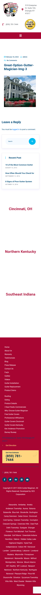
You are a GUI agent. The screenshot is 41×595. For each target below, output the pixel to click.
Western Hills (30, 581)
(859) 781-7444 (9, 473)
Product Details (11, 403)
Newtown (8, 570)
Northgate (33, 570)
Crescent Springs (9, 524)
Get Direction (10, 445)
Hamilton (9, 539)
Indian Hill (22, 547)
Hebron (16, 539)
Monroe (20, 562)
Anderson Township (14, 508)
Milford (33, 558)
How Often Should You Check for (19, 173)
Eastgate (23, 528)
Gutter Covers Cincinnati (14, 421)
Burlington (33, 512)
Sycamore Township (30, 577)
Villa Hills (9, 581)
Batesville (7, 512)
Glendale (7, 535)
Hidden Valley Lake (28, 539)
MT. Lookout (22, 566)
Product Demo (10, 390)
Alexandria (13, 505)
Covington (34, 520)
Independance (11, 547)
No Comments (11, 60)
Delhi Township (12, 528)
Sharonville (7, 577)
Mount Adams (30, 562)
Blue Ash (15, 512)
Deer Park (34, 524)
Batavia (32, 508)
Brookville (24, 512)
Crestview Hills (23, 524)
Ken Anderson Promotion (15, 429)
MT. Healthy (11, 566)
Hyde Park (28, 543)
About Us (8, 351)
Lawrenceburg (15, 551)
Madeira (10, 554)
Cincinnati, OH (20, 209)
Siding (7, 400)
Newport (31, 566)
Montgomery (10, 562)
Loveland (34, 551)
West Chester (19, 581)
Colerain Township (21, 520)
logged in (16, 129)
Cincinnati (33, 516)
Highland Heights (16, 543)
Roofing (8, 396)
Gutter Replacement (12, 387)
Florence (9, 531)
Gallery (7, 376)
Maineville (19, 558)
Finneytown (29, 554)
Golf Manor (16, 535)
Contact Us (9, 369)
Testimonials (10, 358)
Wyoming (20, 585)
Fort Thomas (30, 531)
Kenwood (31, 547)
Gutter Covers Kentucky (14, 425)
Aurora (25, 508)
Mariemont (9, 558)
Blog (6, 361)
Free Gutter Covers (12, 414)
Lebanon (26, 551)
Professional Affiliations (14, 418)
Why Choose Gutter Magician (16, 411)
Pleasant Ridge (21, 574)
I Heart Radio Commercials (15, 407)
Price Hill (31, 574)
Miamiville (19, 554)
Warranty (8, 354)
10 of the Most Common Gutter (19, 165)
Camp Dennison (10, 516)
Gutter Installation (12, 383)
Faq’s (7, 372)
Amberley (22, 505)
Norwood (9, 574)
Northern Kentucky (20, 570)
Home (7, 347)
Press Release (10, 365)
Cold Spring (8, 520)
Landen (6, 551)
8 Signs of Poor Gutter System (18, 181)
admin (24, 57)
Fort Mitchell (19, 531)
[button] (20, 35)
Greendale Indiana (29, 535)
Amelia (29, 505)
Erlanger (31, 528)
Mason (26, 558)
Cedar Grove (23, 516)
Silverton (16, 577)
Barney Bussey (10, 432)
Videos (7, 379)
